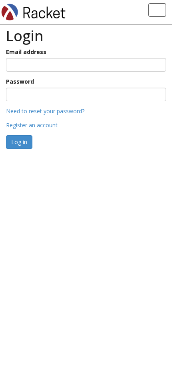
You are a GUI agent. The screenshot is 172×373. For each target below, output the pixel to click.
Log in (19, 142)
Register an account (32, 125)
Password (20, 81)
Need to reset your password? (45, 111)
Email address (26, 52)
